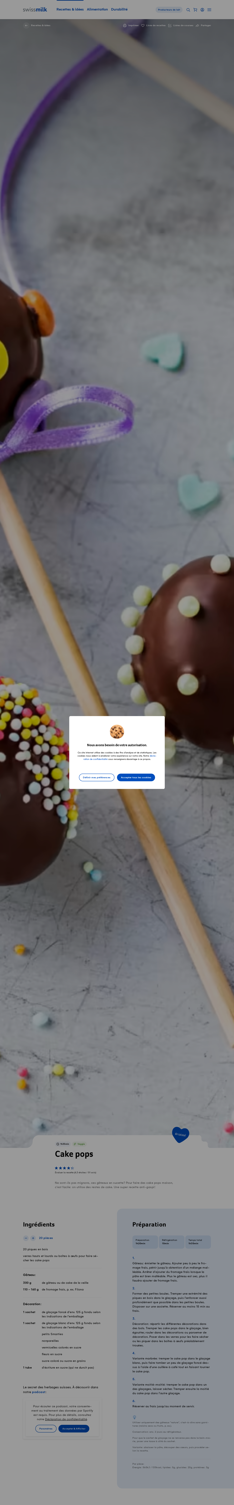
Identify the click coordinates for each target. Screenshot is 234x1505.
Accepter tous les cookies (136, 777)
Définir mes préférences (96, 777)
